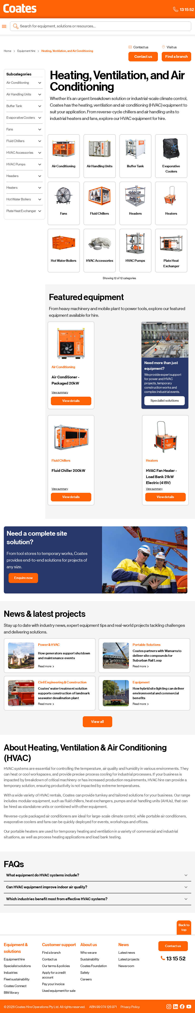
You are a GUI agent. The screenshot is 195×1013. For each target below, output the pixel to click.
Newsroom (126, 966)
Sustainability (89, 959)
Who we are (88, 952)
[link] (173, 958)
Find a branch (51, 952)
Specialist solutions (17, 966)
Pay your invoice (53, 984)
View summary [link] (60, 392)
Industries (11, 972)
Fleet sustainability (16, 979)
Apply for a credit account (54, 975)
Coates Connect (15, 986)
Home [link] (7, 51)
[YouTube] (188, 1006)
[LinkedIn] (175, 1006)
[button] (20, 8)
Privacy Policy (130, 1007)
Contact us (49, 959)
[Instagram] (168, 1006)
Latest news (126, 952)
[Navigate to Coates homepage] (20, 9)
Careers (86, 979)
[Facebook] (182, 1006)
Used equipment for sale (58, 991)
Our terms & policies (56, 966)
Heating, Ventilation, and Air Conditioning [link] (67, 51)
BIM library (11, 992)
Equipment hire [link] (26, 51)
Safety (84, 972)
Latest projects (128, 959)
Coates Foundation (93, 966)
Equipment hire (14, 959)
